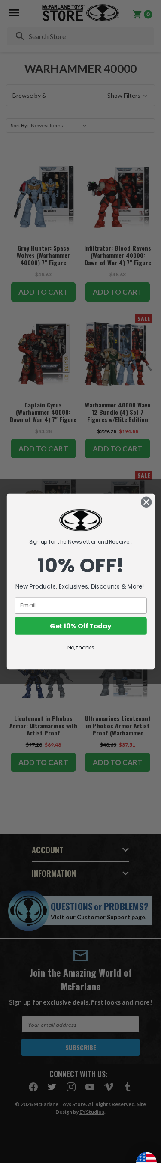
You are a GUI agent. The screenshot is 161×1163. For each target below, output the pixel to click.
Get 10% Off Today (80, 625)
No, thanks (80, 647)
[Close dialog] (146, 502)
